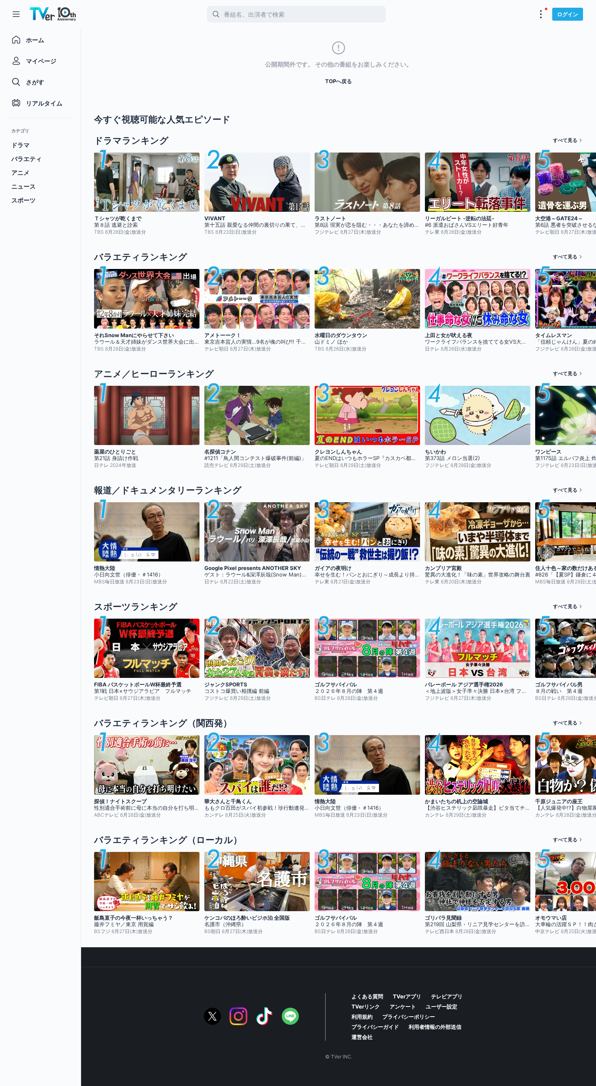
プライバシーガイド (375, 1027)
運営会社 (362, 1037)
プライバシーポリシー (408, 1016)
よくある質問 (367, 996)
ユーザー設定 (441, 1006)
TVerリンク (366, 1006)
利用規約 (362, 1016)
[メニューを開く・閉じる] (540, 14)
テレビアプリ (447, 996)
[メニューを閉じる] (16, 14)
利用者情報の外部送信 (435, 1027)
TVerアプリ (407, 996)
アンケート (403, 1006)
